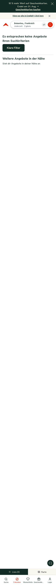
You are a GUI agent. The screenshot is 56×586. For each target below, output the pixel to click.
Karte (44, 572)
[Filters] (44, 24)
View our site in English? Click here (28, 16)
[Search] (50, 24)
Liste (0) (16, 572)
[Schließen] (52, 3)
